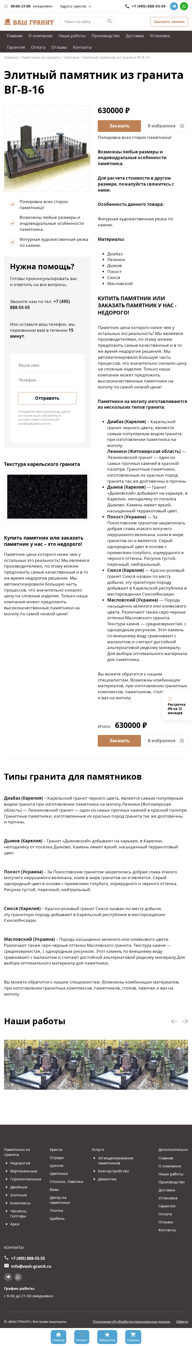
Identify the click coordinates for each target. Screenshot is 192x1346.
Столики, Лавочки (66, 1181)
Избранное (107, 1340)
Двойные (18, 1186)
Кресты (56, 1149)
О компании (40, 35)
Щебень (57, 1218)
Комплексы (20, 1202)
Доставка (135, 35)
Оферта (182, 1322)
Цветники (59, 1173)
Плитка (56, 1210)
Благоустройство (113, 1170)
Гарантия (16, 47)
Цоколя (56, 1165)
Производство (106, 35)
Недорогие (20, 1162)
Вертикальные (23, 1170)
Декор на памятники (60, 1200)
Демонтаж (107, 1178)
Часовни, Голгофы (18, 1213)
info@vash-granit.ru (31, 1266)
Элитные (18, 1194)
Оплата (38, 47)
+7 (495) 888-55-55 (149, 6)
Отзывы (59, 47)
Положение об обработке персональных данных (131, 1322)
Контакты (82, 47)
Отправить (47, 398)
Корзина (133, 1340)
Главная (14, 35)
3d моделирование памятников (115, 1160)
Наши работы (72, 35)
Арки (15, 1223)
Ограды (57, 1157)
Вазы (54, 1189)
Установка (160, 35)
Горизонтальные (25, 1178)
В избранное (162, 126)
